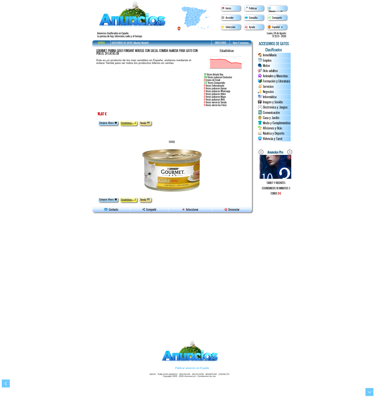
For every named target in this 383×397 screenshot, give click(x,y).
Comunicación (271, 112)
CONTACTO (223, 374)
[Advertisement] (275, 261)
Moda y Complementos (276, 123)
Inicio (228, 8)
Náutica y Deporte (273, 133)
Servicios (268, 86)
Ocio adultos (270, 70)
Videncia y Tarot (272, 138)
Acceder (230, 18)
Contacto (113, 209)
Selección (230, 27)
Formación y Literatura (276, 81)
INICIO (153, 374)
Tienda (143, 123)
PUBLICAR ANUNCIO (168, 374)
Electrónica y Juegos (275, 107)
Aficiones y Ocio (272, 128)
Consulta (253, 18)
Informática (269, 97)
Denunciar (233, 209)
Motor (266, 65)
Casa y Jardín (271, 117)
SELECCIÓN (198, 374)
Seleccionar (192, 209)
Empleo (267, 60)
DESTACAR (184, 374)
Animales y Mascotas (275, 76)
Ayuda (252, 27)
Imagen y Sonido (273, 102)
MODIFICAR (211, 374)
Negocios (268, 91)
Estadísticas (127, 123)
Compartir (277, 18)
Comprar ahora (106, 123)
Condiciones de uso (206, 376)
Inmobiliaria (269, 55)
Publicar (253, 8)
